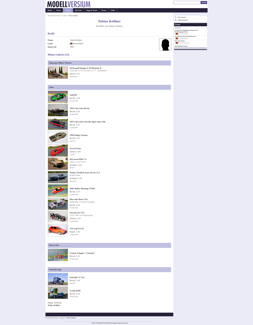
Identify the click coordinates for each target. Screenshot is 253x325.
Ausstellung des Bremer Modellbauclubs (185, 36)
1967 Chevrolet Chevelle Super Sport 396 (87, 122)
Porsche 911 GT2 (77, 213)
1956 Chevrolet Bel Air (80, 108)
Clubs (113, 10)
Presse (104, 10)
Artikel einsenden (183, 20)
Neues (58, 10)
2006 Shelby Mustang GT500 (82, 188)
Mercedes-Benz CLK (79, 199)
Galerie (68, 10)
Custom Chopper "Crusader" (82, 253)
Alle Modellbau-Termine (181, 46)
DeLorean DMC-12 (78, 159)
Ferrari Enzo (75, 148)
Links (126, 323)
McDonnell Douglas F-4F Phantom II (85, 68)
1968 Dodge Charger (79, 135)
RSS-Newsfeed (182, 17)
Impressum (121, 323)
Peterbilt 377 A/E (77, 277)
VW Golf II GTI (77, 229)
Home (50, 10)
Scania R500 (75, 291)
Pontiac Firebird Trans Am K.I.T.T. (85, 173)
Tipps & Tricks (91, 10)
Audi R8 (73, 95)
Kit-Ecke (78, 10)
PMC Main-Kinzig (180, 41)
